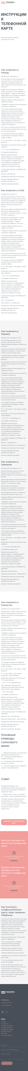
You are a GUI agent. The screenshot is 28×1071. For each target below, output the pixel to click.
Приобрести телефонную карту (14, 822)
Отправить (7, 1063)
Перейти (14, 861)
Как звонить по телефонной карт (14, 856)
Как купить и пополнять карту (14, 886)
